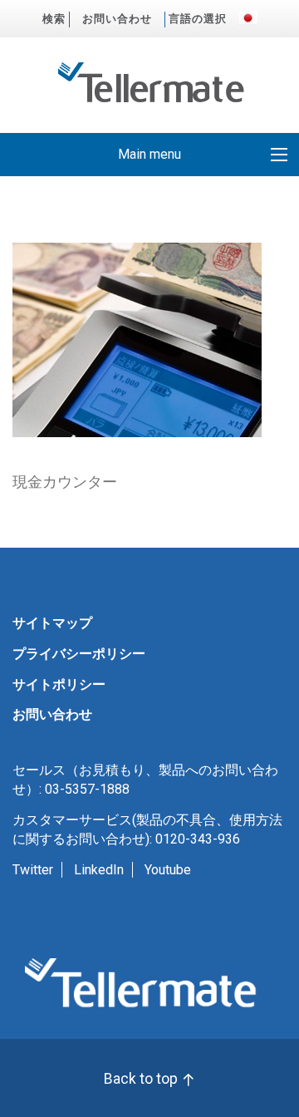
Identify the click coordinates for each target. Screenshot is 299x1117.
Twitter (32, 870)
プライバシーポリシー (78, 654)
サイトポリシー (58, 684)
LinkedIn (99, 870)
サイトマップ (52, 623)
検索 (54, 18)
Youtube (168, 870)
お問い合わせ (117, 18)
